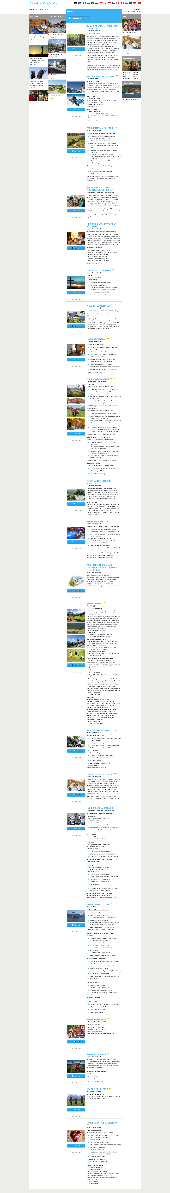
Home (30, 10)
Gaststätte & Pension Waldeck (132, 50)
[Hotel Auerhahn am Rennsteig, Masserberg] (57, 46)
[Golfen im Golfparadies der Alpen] (38, 30)
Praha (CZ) (135, 74)
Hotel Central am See (132, 32)
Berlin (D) (135, 76)
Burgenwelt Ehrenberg (132, 99)
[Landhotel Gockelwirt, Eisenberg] (57, 87)
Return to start (76, 56)
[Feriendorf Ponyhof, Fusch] (57, 26)
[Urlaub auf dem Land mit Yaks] (38, 53)
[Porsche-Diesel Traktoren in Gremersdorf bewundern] (38, 76)
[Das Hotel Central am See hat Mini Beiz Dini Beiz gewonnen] (38, 100)
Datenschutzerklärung (133, 12)
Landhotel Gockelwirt (57, 95)
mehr (38, 21)
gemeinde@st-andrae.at (109, 69)
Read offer (77, 49)
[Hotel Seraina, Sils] (57, 66)
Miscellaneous (43, 10)
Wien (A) (125, 74)
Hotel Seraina (55, 75)
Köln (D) (125, 76)
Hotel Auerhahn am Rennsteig (57, 55)
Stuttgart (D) (126, 72)
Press (35, 10)
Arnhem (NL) (136, 72)
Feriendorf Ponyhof (57, 34)
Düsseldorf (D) (126, 78)
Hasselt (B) (135, 78)
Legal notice (137, 10)
